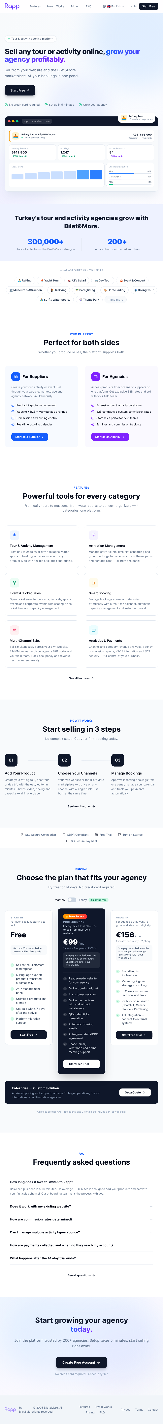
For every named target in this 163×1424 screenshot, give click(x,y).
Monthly (60, 899)
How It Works (55, 6)
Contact (153, 1409)
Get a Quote (133, 1092)
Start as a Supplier (27, 436)
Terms (139, 1409)
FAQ (88, 6)
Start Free (148, 6)
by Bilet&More (26, 1409)
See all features (79, 678)
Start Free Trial (79, 1064)
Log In (132, 6)
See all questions (79, 1275)
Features (35, 6)
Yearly (83, 899)
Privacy (125, 1409)
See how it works (79, 806)
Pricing (75, 6)
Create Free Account (78, 1362)
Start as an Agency (107, 436)
